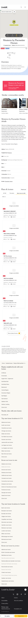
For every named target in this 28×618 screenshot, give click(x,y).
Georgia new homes (6, 492)
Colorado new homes (6, 478)
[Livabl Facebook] (21, 594)
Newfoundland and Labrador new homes (10, 561)
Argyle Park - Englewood (7, 378)
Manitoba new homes (6, 555)
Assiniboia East (4, 381)
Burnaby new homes (6, 513)
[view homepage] (4, 7)
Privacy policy (4, 603)
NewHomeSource (5, 608)
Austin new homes (5, 425)
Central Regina (4, 390)
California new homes (6, 475)
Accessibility (4, 600)
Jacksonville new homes (7, 442)
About (2, 597)
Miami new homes (5, 451)
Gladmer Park (4, 401)
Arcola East (4, 375)
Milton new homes (5, 533)
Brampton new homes (6, 510)
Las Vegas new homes (6, 445)
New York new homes (6, 453)
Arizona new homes (6, 469)
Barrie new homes (5, 507)
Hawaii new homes (5, 495)
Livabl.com (8, 353)
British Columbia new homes (8, 552)
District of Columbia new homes (8, 486)
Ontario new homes (6, 572)
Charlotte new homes (6, 428)
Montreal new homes (6, 539)
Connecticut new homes (7, 481)
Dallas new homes (5, 433)
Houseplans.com (18, 608)
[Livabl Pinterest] (25, 594)
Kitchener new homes (6, 528)
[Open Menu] (25, 7)
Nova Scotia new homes (7, 566)
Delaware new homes (6, 484)
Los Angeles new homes (7, 448)
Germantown (4, 398)
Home (3, 363)
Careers (16, 597)
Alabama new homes (6, 464)
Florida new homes (5, 489)
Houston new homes (6, 439)
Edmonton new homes (6, 522)
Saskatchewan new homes (7, 581)
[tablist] (14, 193)
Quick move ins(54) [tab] (21, 193)
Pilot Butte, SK (4, 414)
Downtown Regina (5, 393)
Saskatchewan (9, 363)
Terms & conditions (18, 600)
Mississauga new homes (7, 536)
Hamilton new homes (6, 525)
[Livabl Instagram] (17, 594)
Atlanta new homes (5, 422)
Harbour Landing (5, 404)
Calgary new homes (6, 516)
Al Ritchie (3, 372)
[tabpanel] (14, 266)
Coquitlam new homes (6, 519)
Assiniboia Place (5, 384)
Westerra (13, 45)
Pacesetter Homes (7, 45)
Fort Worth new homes (6, 436)
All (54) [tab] (4, 193)
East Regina (4, 395)
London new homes (6, 530)
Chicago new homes (6, 431)
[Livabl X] (13, 594)
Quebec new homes (6, 578)
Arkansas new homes (6, 472)
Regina (19, 68)
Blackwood (4, 387)
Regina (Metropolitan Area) (20, 363)
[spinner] (21, 7)
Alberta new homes (6, 549)
